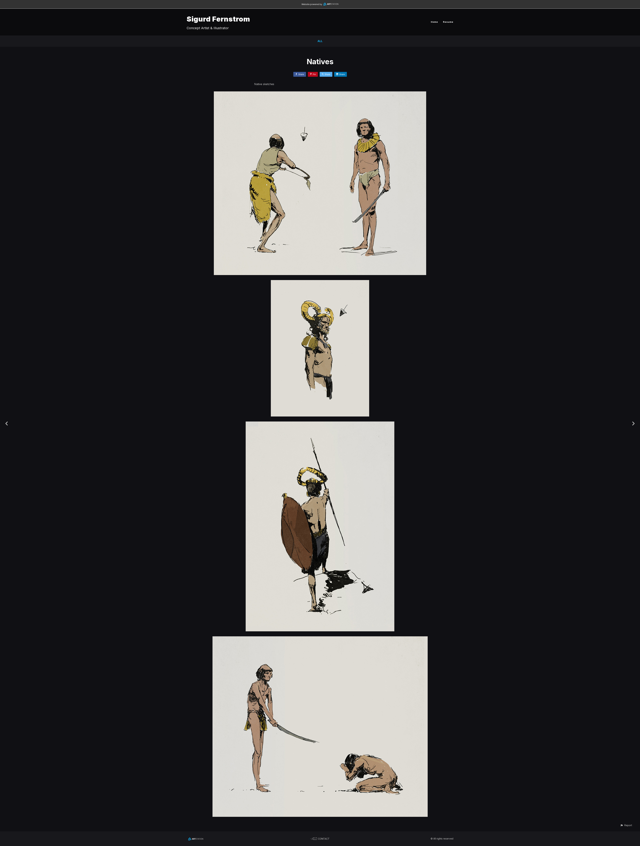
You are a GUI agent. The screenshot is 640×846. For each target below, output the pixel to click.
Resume (448, 22)
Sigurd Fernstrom (218, 19)
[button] (626, 825)
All (320, 41)
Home (434, 22)
